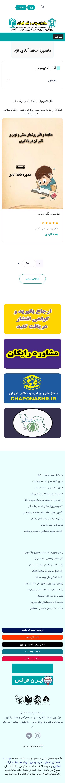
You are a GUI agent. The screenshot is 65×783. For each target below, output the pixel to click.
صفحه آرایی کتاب (32, 659)
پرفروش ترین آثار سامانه (32, 630)
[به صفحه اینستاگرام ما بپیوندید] (38, 735)
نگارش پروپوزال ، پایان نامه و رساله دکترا (45, 506)
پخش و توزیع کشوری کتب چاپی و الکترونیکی (42, 552)
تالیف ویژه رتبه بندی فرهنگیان (50, 596)
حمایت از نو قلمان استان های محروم (47, 602)
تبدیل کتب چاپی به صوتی (51, 525)
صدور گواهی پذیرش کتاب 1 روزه (49, 487)
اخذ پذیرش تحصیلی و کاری (32, 644)
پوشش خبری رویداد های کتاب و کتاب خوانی (43, 583)
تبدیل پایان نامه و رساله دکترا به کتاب (46, 518)
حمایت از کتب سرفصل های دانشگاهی (46, 608)
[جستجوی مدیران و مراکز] (42, 6)
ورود (31, 7)
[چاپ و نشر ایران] (32, 24)
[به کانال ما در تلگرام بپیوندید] (29, 735)
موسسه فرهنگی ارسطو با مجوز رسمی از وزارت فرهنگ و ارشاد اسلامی (32, 762)
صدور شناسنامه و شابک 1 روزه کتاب (47, 481)
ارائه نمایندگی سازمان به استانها (49, 577)
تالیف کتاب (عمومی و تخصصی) (49, 558)
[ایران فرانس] (32, 680)
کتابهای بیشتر (32, 279)
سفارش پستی (52, 228)
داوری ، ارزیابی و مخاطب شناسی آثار (47, 494)
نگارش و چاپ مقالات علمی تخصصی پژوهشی (43, 512)
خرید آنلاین (40, 228)
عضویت (21, 7)
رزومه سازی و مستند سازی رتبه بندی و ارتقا (44, 500)
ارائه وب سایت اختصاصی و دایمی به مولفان (43, 531)
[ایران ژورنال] (32, 319)
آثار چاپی (52, 80)
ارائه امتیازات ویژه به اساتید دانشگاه (47, 571)
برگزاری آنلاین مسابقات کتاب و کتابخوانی (45, 589)
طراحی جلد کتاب (32, 651)
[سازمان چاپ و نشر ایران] (32, 354)
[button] (58, 36)
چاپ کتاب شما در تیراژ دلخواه (50, 475)
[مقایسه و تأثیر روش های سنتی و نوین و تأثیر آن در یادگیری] (32, 163)
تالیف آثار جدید (32, 637)
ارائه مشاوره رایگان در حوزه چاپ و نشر (46, 565)
